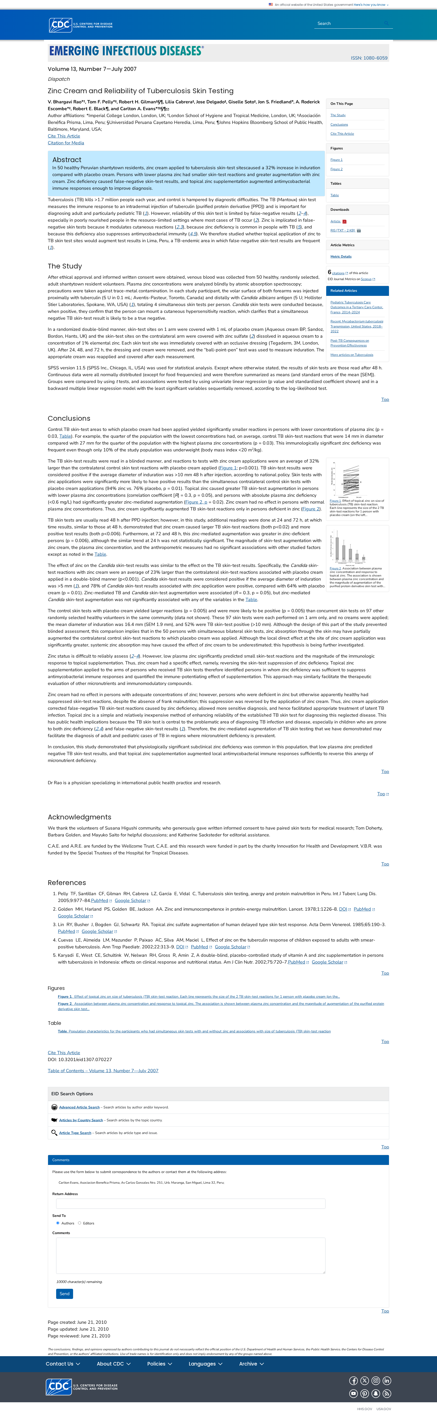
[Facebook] (353, 1380)
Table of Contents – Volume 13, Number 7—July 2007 (103, 1071)
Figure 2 (337, 169)
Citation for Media (66, 143)
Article (336, 221)
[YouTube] (353, 1393)
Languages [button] (203, 1363)
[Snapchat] (376, 1393)
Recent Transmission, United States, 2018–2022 (357, 326)
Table (335, 195)
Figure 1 (337, 160)
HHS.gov (364, 1409)
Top (385, 399)
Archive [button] (248, 1363)
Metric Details (341, 256)
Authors (67, 1223)
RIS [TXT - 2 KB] (343, 230)
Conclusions (339, 124)
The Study (338, 115)
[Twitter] (364, 1380)
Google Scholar (132, 900)
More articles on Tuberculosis (352, 355)
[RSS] (387, 1393)
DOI (345, 909)
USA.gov (384, 1409)
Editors (88, 1223)
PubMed (101, 900)
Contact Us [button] (60, 1363)
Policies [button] (157, 1363)
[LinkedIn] (387, 1380)
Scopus (368, 279)
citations (340, 273)
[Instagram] (376, 1380)
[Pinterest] (364, 1393)
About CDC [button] (111, 1363)
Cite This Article (342, 133)
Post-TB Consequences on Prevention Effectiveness (350, 343)
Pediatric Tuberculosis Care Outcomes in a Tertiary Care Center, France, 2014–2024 (357, 307)
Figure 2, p (196, 502)
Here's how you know (370, 5)
